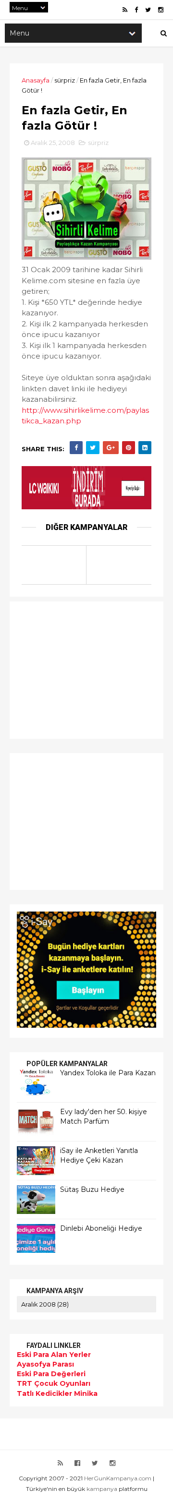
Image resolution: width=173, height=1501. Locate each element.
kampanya (101, 1488)
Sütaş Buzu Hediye (92, 1189)
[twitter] (148, 10)
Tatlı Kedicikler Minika (57, 1393)
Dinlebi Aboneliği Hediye (101, 1228)
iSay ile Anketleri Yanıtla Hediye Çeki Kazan (99, 1155)
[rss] (125, 10)
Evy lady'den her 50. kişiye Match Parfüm (103, 1116)
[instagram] (160, 10)
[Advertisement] (77, 669)
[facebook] (136, 10)
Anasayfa (35, 80)
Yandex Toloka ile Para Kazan (108, 1073)
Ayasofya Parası (45, 1364)
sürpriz (64, 80)
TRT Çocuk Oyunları (53, 1383)
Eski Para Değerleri (51, 1373)
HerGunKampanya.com (117, 1478)
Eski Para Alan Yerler (54, 1354)
